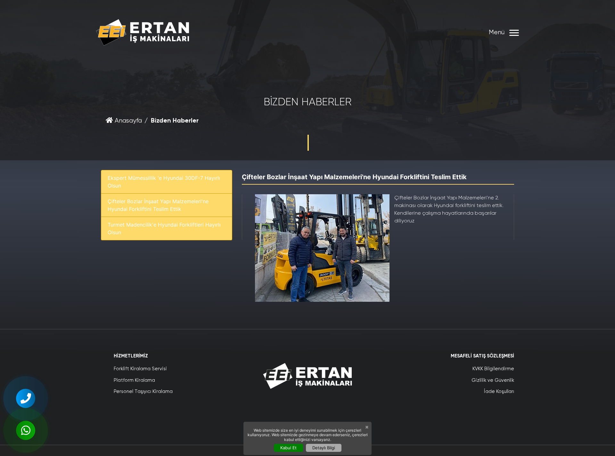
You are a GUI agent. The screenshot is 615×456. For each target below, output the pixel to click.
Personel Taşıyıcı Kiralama (143, 391)
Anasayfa (127, 120)
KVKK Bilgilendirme (493, 368)
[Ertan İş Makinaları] (142, 32)
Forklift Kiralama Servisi (140, 368)
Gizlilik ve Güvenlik (493, 380)
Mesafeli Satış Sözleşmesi (482, 356)
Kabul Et (288, 447)
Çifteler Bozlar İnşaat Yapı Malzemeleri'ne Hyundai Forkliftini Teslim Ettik (158, 205)
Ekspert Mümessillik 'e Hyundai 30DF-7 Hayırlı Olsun (164, 182)
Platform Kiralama (134, 380)
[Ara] (25, 398)
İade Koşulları (499, 391)
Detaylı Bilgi (323, 447)
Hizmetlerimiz (131, 356)
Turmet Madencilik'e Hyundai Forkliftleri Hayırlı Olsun (164, 228)
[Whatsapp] (25, 430)
